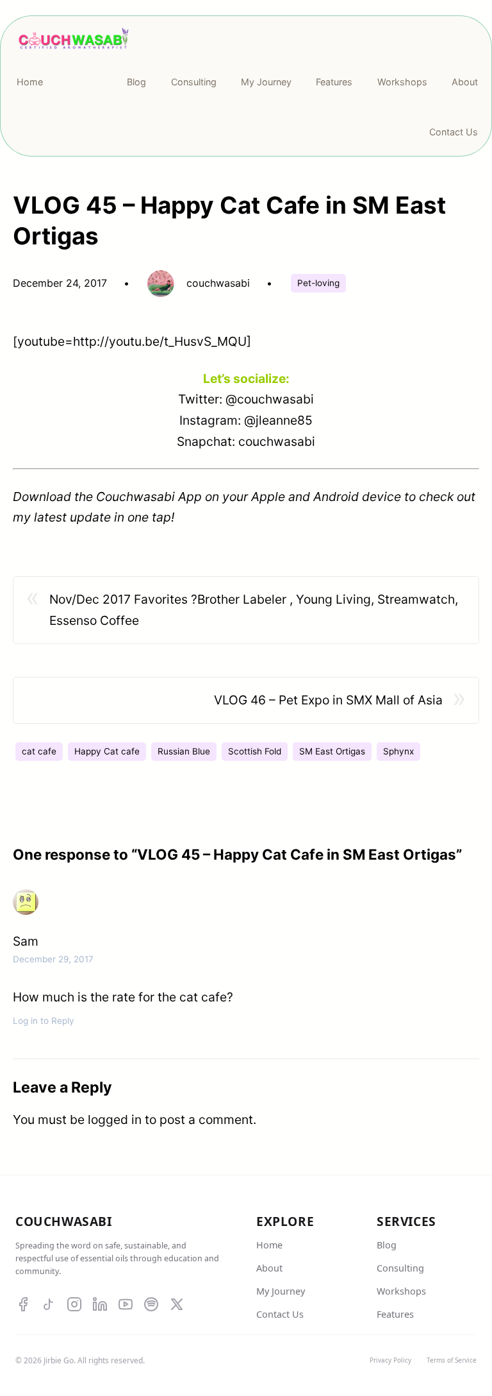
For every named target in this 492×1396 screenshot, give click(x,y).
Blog (387, 1245)
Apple (268, 496)
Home (269, 1245)
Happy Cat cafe (107, 751)
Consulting (400, 1268)
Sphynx (398, 751)
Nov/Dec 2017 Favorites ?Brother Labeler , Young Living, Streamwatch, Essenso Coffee (253, 610)
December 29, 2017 (53, 959)
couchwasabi (276, 441)
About (269, 1268)
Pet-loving (318, 283)
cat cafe (39, 751)
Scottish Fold (254, 751)
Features (395, 1314)
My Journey (280, 1291)
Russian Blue (184, 751)
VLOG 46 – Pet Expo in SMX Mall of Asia (328, 700)
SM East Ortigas (332, 751)
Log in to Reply (43, 1021)
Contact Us (280, 1314)
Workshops (401, 1291)
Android (336, 496)
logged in (115, 1119)
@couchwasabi (270, 399)
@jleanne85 (278, 420)
